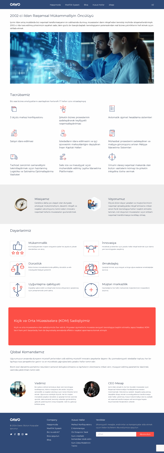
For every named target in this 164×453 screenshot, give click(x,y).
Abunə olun (145, 434)
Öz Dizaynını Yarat (79, 432)
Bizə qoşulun (53, 436)
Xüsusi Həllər (98, 5)
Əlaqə (111, 5)
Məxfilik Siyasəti (72, 5)
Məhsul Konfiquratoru (81, 425)
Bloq (86, 5)
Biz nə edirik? (53, 432)
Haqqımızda (55, 5)
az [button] (153, 5)
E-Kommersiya (77, 428)
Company (52, 420)
